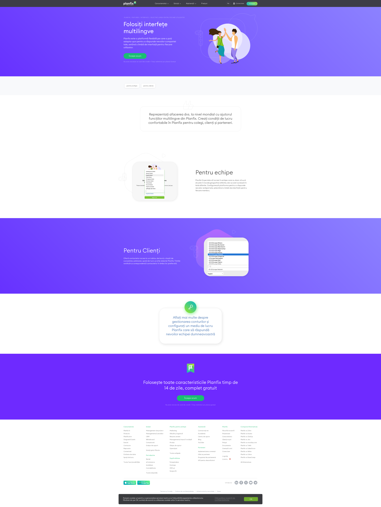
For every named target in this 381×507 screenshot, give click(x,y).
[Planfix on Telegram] (255, 483)
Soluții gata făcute (153, 450)
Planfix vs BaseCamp (248, 457)
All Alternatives (246, 462)
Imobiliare (149, 465)
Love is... (225, 459)
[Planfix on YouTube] (251, 483)
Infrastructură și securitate (205, 491)
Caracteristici (227, 437)
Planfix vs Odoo (246, 454)
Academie (201, 434)
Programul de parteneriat (207, 457)
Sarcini (126, 442)
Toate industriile (151, 473)
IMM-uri (172, 468)
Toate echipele (175, 453)
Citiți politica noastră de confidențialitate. (225, 499)
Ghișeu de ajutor (175, 445)
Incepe (252, 4)
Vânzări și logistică (176, 434)
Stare (219, 491)
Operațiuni (173, 448)
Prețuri (224, 442)
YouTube (201, 442)
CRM (147, 437)
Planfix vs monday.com (249, 442)
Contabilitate (151, 468)
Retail (148, 459)
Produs (172, 442)
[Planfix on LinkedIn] (236, 483)
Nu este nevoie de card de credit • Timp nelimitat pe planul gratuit (190, 405)
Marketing (173, 431)
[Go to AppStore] (130, 483)
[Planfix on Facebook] (241, 483)
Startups (173, 465)
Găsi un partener (204, 454)
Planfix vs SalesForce (248, 448)
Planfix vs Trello (246, 445)
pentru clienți (148, 86)
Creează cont (227, 448)
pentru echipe (132, 86)
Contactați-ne (203, 431)
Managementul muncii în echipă (181, 439)
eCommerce (150, 462)
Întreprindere (174, 462)
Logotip (225, 456)
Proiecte (127, 434)
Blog (199, 439)
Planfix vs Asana (246, 434)
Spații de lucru (129, 457)
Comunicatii (150, 442)
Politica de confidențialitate (184, 491)
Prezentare (226, 434)
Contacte (127, 445)
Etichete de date (130, 454)
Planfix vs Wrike (246, 451)
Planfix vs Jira (245, 439)
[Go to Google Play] (143, 483)
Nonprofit (173, 471)
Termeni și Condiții (166, 491)
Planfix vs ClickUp (247, 437)
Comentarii (127, 451)
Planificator (128, 437)
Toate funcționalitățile (132, 462)
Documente (226, 445)
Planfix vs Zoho (246, 431)
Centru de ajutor (204, 437)
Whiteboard (150, 439)
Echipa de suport (152, 445)
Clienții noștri (226, 439)
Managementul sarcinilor (154, 434)
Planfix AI (127, 431)
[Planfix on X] (246, 483)
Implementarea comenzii (207, 451)
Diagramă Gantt (129, 439)
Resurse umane (175, 437)
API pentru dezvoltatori (206, 460)
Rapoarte (127, 448)
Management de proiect (154, 431)
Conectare (226, 451)
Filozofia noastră (228, 431)
